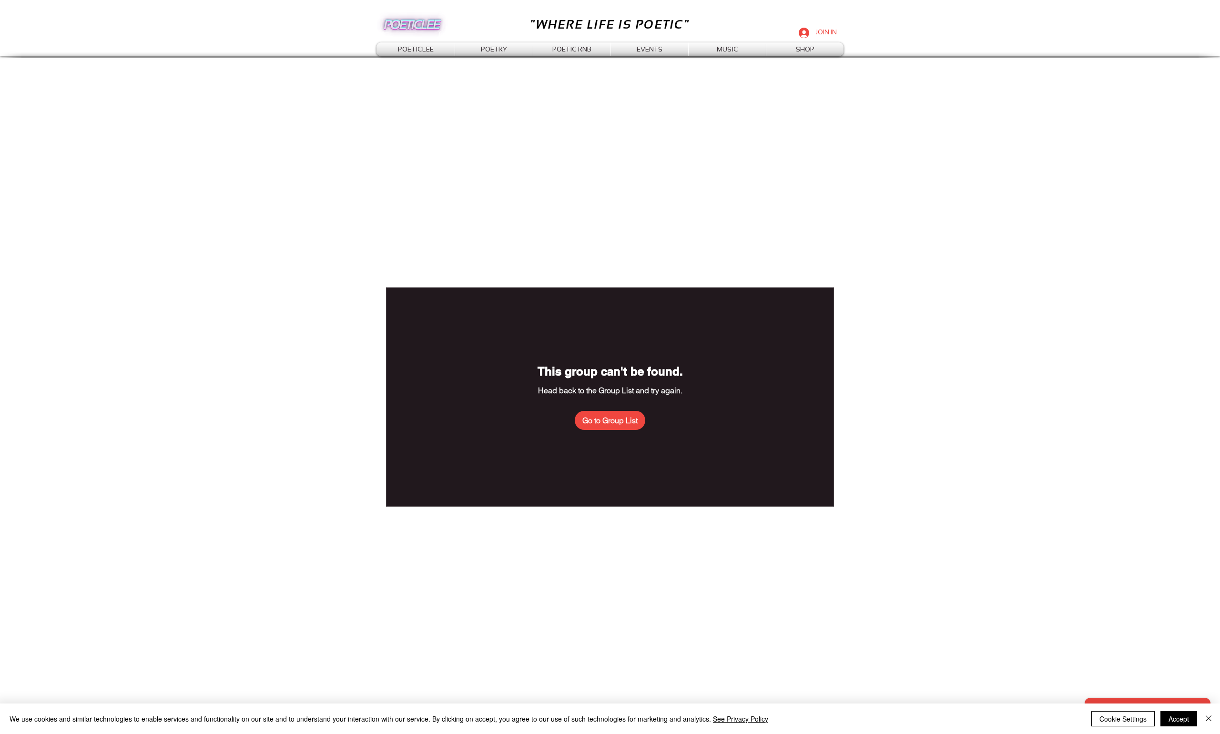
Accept (1179, 719)
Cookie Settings (1123, 719)
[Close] (1208, 718)
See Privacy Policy (740, 719)
